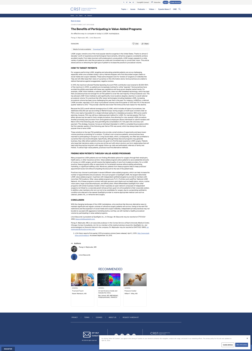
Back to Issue (76, 21)
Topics (123, 9)
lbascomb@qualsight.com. (85, 219)
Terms (86, 317)
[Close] (247, 338)
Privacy (75, 317)
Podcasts (141, 9)
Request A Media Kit (131, 317)
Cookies (99, 317)
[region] (174, 342)
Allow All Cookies (241, 344)
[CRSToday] (83, 9)
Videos (151, 9)
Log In (166, 2)
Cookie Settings (228, 344)
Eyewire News (163, 9)
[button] (76, 243)
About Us (112, 317)
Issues (132, 9)
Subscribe (157, 2)
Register (8, 349)
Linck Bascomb (84, 255)
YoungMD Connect (143, 2)
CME (175, 9)
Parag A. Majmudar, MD (88, 247)
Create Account (175, 2)
